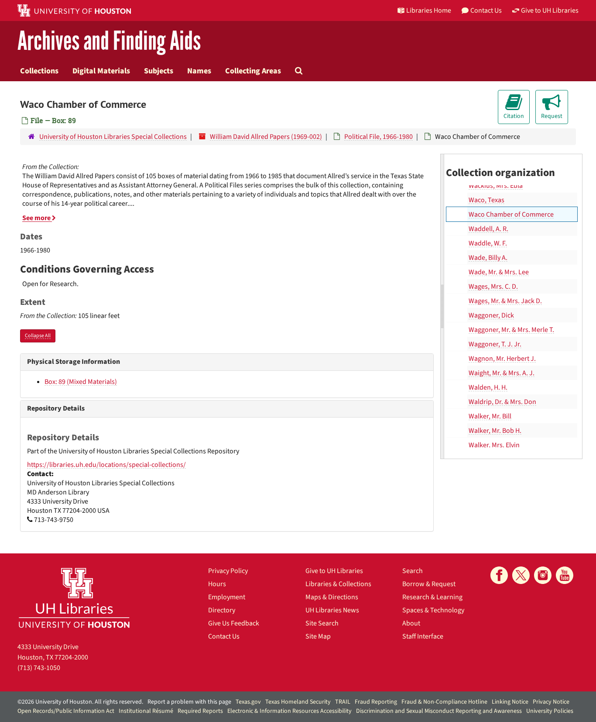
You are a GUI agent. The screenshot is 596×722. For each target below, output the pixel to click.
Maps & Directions (331, 597)
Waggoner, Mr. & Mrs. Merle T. (511, 330)
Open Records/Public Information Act (65, 711)
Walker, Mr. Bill (490, 416)
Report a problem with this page (189, 702)
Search (412, 571)
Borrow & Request (429, 584)
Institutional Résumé (146, 711)
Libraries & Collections (338, 584)
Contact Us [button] (486, 10)
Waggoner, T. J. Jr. (495, 344)
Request (551, 116)
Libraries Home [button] (428, 10)
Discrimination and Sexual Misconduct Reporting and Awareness (439, 711)
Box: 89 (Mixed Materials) (81, 382)
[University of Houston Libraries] (74, 598)
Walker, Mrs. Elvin (494, 445)
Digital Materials (101, 70)
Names (199, 70)
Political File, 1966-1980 (378, 137)
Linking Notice (510, 702)
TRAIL (342, 702)
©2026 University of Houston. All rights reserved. (80, 702)
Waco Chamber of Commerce (511, 214)
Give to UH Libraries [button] (550, 10)
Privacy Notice (551, 702)
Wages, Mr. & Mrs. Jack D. (505, 301)
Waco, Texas (486, 200)
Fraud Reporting (376, 702)
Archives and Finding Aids (109, 41)
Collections (39, 70)
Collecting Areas (253, 70)
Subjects (158, 70)
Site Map (318, 636)
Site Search (322, 623)
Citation (514, 116)
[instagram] (542, 575)
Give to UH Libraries (334, 571)
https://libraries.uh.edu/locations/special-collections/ (106, 465)
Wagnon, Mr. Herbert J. (502, 358)
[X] (521, 575)
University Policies (549, 711)
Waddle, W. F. (488, 243)
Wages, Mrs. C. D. (493, 286)
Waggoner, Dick (491, 315)
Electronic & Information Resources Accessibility (289, 711)
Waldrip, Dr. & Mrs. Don (502, 402)
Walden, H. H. (488, 387)
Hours (217, 584)
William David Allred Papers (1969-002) (266, 137)
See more (37, 218)
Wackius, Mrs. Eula (496, 185)
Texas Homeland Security (298, 702)
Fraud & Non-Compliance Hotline (444, 702)
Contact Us (224, 636)
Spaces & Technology (433, 610)
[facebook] (499, 575)
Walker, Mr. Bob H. (495, 430)
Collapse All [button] (38, 335)
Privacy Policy (228, 571)
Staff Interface (422, 636)
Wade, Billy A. (488, 258)
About (411, 623)
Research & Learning (432, 597)
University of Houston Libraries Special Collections (113, 137)
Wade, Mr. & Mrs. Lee (499, 272)
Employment (226, 597)
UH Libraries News (332, 610)
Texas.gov (248, 702)
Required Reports (200, 711)
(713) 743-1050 (38, 668)
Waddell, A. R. (488, 229)
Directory (221, 610)
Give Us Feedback (233, 623)
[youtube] (564, 575)
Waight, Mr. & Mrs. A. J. (501, 373)
